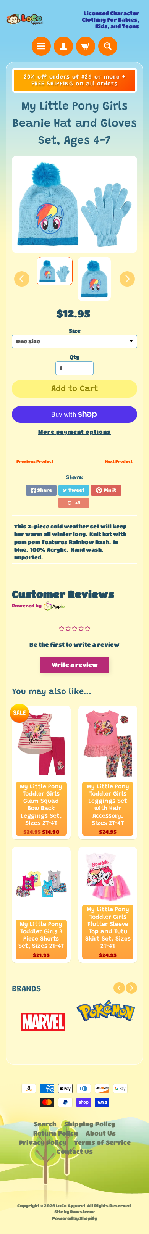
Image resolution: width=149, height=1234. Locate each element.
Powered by (27, 605)
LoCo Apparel (70, 1205)
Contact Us (75, 1151)
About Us (101, 1133)
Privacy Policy (42, 1142)
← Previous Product (32, 461)
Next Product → (121, 461)
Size (75, 330)
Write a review (75, 664)
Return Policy (55, 1133)
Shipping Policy (89, 1124)
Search (45, 1124)
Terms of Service (102, 1142)
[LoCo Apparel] (40, 19)
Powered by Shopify (74, 1218)
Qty (74, 357)
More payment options (74, 432)
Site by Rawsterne (74, 1211)
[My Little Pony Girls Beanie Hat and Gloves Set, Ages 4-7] (55, 271)
